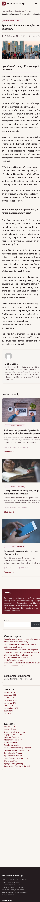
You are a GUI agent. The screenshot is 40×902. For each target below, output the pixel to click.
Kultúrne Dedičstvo (12, 737)
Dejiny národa (10, 729)
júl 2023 (7, 713)
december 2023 (10, 700)
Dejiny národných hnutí (14, 734)
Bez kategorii (9, 727)
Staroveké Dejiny (11, 761)
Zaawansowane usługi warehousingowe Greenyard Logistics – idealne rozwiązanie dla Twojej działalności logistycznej (21, 652)
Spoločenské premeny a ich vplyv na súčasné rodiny (21, 552)
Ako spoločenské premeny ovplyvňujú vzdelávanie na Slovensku (21, 492)
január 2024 (9, 698)
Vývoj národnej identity (13, 763)
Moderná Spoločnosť (13, 740)
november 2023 (10, 703)
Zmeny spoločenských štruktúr (17, 766)
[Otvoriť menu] (36, 3)
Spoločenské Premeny (12, 20)
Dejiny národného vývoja (14, 732)
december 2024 (10, 695)
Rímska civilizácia (11, 745)
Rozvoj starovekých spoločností (17, 748)
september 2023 (11, 708)
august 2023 (9, 711)
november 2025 (10, 692)
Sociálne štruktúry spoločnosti (17, 750)
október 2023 (9, 705)
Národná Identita (11, 742)
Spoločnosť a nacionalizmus (16, 758)
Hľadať (7, 620)
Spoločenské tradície (13, 756)
